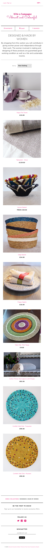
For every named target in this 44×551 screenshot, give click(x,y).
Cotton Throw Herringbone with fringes (22, 379)
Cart (22, 28)
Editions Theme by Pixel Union (23, 547)
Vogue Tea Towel (22, 113)
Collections (14, 499)
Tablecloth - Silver (22, 160)
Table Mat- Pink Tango (22, 345)
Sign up (9, 3)
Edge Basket (22, 255)
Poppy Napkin (22, 302)
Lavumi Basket (22, 207)
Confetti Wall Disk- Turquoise (22, 426)
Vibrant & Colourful (12, 547)
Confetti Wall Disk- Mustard (22, 474)
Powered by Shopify (34, 547)
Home (7, 499)
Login (4, 3)
